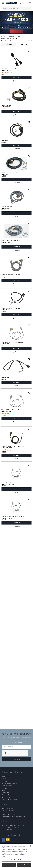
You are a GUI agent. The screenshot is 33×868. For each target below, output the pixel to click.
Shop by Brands (7, 797)
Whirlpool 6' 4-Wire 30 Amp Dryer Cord (10, 376)
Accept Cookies (24, 864)
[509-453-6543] (25, 3)
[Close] (31, 846)
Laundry (18, 36)
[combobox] (24, 44)
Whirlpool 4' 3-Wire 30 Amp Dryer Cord (10, 274)
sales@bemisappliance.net (15, 816)
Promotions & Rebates (9, 783)
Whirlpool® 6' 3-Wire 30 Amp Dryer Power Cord (12, 409)
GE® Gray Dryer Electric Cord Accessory (11, 240)
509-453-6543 (11, 814)
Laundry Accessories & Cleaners (9, 38)
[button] (3, 3)
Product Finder (7, 786)
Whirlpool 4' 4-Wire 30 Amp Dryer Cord (10, 308)
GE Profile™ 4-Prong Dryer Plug (9, 68)
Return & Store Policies (9, 799)
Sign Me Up (16, 759)
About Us (5, 790)
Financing (5, 793)
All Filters (9, 44)
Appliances (11, 36)
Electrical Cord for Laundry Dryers (9, 482)
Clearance (5, 779)
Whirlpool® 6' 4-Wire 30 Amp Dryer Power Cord (12, 446)
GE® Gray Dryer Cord (6, 206)
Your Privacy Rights (16, 859)
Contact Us (5, 795)
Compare (17, 81)
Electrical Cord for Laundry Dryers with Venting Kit (13, 516)
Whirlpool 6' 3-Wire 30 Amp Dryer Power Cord (12, 342)
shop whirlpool (16, 31)
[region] (16, 856)
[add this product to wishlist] (29, 52)
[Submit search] (29, 8)
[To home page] (11, 3)
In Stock (4, 781)
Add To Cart (16, 77)
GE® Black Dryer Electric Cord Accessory (11, 139)
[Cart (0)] (30, 3)
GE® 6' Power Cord (6, 105)
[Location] (20, 3)
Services (4, 788)
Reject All (8, 864)
